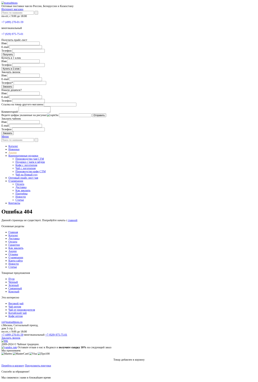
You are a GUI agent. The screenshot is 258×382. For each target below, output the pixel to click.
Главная (13, 232)
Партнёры (21, 193)
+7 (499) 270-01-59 (12, 22)
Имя (3, 43)
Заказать (7, 86)
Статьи (19, 199)
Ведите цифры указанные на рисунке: (24, 115)
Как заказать (22, 190)
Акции (12, 152)
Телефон (6, 50)
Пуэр (11, 278)
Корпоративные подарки (23, 155)
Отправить (99, 115)
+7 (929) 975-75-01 (12, 33)
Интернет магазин (12, 9)
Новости (20, 196)
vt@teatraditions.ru (11, 322)
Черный (13, 282)
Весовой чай (16, 303)
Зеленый (13, 285)
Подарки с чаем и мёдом (30, 161)
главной (72, 220)
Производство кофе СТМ (30, 171)
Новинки (13, 149)
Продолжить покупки (38, 365)
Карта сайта (15, 260)
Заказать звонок (10, 337)
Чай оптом (14, 306)
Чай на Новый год (26, 174)
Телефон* (7, 82)
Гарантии (14, 244)
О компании (15, 180)
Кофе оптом (15, 316)
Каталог (13, 146)
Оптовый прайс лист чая (23, 177)
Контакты (14, 203)
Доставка (21, 187)
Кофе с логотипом (26, 165)
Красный (13, 291)
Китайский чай (17, 312)
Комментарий (9, 111)
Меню (5, 136)
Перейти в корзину (12, 365)
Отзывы (13, 254)
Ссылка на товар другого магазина (22, 104)
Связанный (15, 288)
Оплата (19, 184)
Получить (8, 54)
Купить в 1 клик (11, 68)
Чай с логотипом (25, 168)
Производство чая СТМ (29, 158)
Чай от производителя (21, 309)
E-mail (5, 46)
